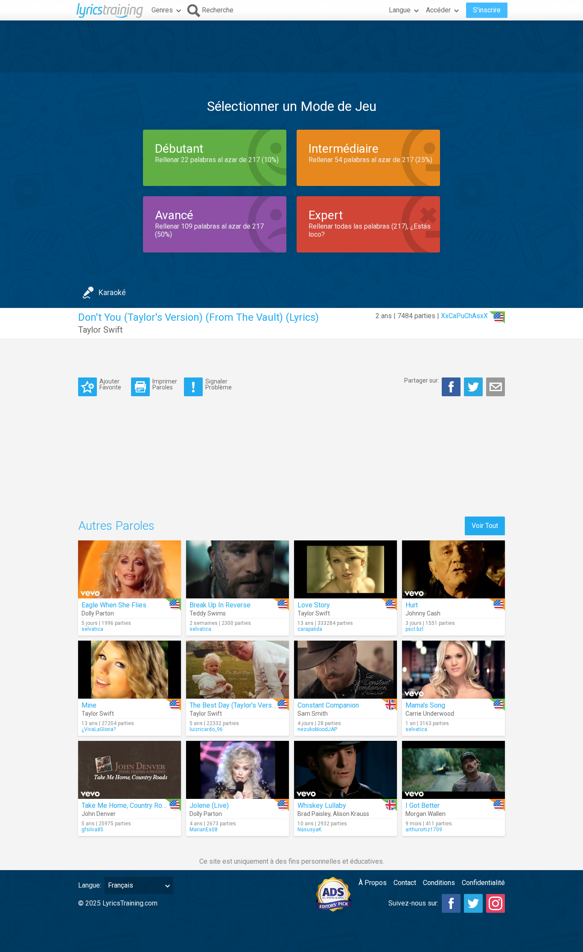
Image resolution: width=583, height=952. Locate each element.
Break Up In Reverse (220, 605)
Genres (162, 10)
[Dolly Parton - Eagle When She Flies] (129, 569)
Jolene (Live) (209, 805)
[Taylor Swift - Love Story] (345, 569)
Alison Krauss (351, 813)
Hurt (411, 605)
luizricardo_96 (206, 729)
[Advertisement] (291, 46)
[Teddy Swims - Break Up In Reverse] (237, 569)
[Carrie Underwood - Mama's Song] (453, 670)
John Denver (99, 813)
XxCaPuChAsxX (464, 316)
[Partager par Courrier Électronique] (495, 386)
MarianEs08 (203, 830)
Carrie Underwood (429, 713)
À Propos (373, 883)
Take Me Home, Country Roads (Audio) (139, 805)
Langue (400, 10)
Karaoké (112, 292)
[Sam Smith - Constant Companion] (345, 670)
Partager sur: (421, 380)
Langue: (89, 885)
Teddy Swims (207, 613)
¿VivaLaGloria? (99, 729)
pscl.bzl (414, 629)
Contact (405, 883)
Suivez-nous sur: (413, 903)
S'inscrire (487, 10)
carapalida (309, 629)
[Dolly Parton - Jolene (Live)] (237, 770)
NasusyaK (309, 830)
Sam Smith (312, 713)
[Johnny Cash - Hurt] (453, 569)
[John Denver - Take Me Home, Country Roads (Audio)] (129, 770)
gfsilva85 (92, 830)
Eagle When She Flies (114, 605)
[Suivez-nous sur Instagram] (495, 903)
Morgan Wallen (425, 813)
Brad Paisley (313, 813)
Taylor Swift (100, 330)
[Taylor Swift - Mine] (129, 670)
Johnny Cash (422, 613)
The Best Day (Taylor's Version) (236, 705)
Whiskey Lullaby (321, 805)
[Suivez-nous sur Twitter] (473, 903)
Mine (89, 705)
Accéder (438, 10)
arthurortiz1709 (423, 830)
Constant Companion (328, 705)
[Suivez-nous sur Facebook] (451, 903)
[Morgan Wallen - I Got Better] (453, 770)
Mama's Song (425, 705)
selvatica (92, 629)
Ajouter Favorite (110, 384)
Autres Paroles (116, 526)
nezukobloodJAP (317, 729)
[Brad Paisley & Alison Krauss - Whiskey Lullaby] (345, 770)
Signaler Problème (218, 384)
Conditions (439, 883)
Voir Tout (485, 526)
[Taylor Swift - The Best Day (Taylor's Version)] (237, 670)
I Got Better (422, 805)
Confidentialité (483, 883)
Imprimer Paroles (164, 384)
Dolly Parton (98, 613)
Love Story (313, 605)
